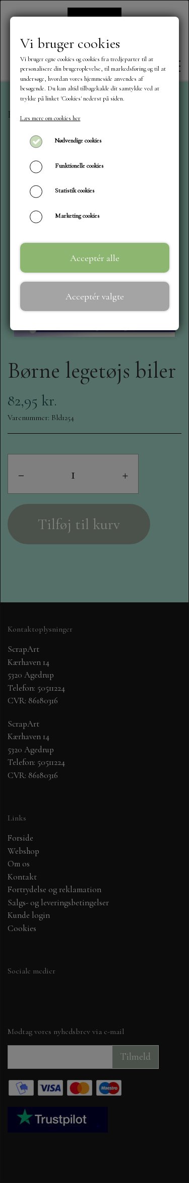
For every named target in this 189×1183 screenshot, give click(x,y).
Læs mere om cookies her (50, 118)
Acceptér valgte (95, 296)
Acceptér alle (94, 258)
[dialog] (94, 591)
